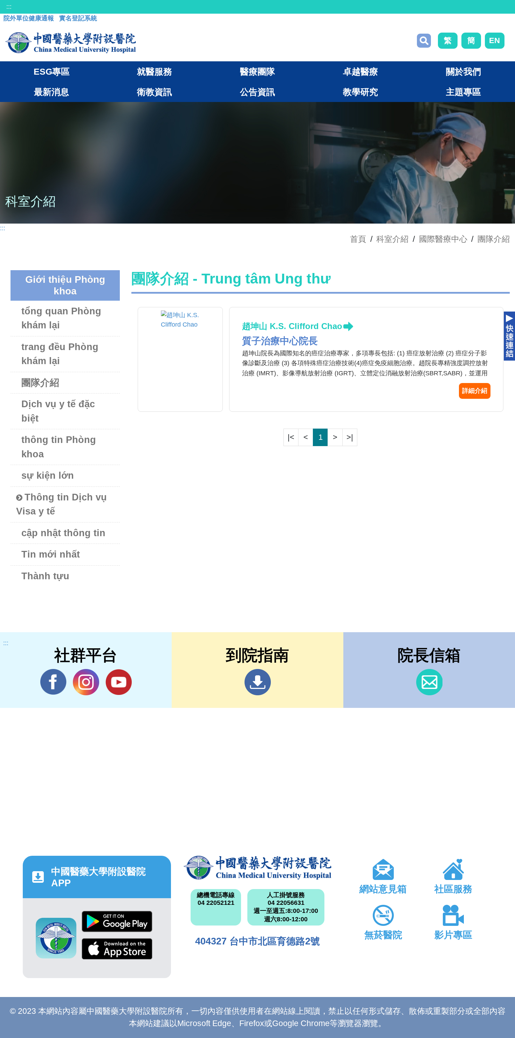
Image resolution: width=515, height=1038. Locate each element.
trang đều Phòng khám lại (59, 354)
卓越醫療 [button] (360, 71)
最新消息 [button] (51, 92)
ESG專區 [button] (52, 71)
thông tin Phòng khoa (58, 447)
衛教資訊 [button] (154, 92)
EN (494, 40)
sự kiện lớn (47, 475)
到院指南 (258, 682)
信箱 (429, 682)
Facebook (53, 682)
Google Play (117, 924)
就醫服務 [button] (154, 71)
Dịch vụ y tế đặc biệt (58, 411)
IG (86, 682)
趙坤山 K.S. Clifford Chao (292, 326)
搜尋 (424, 41)
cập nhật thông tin (63, 533)
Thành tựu (45, 576)
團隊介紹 (494, 239)
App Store (117, 951)
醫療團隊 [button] (257, 71)
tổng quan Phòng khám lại (61, 318)
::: (9, 6)
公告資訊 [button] (257, 92)
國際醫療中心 (443, 239)
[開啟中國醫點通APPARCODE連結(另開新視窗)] (56, 938)
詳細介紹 (474, 390)
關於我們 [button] (463, 71)
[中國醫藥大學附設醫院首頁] (70, 42)
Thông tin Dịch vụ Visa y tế (61, 504)
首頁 (358, 239)
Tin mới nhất (50, 554)
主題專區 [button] (463, 92)
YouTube (118, 682)
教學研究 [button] (360, 92)
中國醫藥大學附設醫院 (258, 868)
